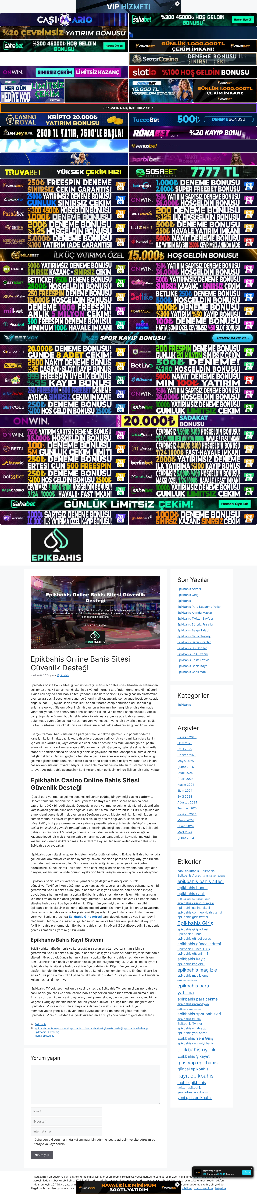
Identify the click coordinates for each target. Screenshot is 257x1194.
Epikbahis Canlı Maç (191, 672)
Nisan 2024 (185, 826)
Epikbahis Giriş (187, 595)
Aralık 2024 (185, 778)
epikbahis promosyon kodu (189, 1009)
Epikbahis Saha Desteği (193, 636)
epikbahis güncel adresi (199, 943)
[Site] (64, 185)
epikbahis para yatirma (193, 989)
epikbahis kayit (191, 959)
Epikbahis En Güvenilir (192, 654)
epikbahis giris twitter (192, 917)
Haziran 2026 (187, 737)
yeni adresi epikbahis (192, 1092)
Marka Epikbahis (44, 1035)
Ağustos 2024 (187, 802)
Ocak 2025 (185, 773)
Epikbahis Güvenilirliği (47, 1031)
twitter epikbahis (189, 1087)
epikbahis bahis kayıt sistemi (52, 1028)
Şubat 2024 (185, 838)
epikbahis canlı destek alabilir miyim (193, 899)
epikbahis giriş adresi (192, 929)
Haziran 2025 (186, 755)
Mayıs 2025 (185, 761)
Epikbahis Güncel (189, 934)
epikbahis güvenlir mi (192, 953)
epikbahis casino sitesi (193, 907)
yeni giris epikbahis (194, 1097)
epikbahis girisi (211, 912)
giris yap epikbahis (197, 1062)
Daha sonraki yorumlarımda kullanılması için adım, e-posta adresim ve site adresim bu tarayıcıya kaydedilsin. (94, 1142)
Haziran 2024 (187, 814)
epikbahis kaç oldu (191, 964)
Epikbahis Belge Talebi (193, 630)
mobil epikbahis (191, 1082)
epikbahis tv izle (189, 1019)
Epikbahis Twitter (189, 1023)
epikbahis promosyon (193, 1004)
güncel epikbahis (192, 1069)
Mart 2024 (184, 832)
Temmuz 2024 (187, 808)
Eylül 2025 (184, 749)
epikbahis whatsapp (136, 1028)
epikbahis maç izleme (192, 975)
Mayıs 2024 (185, 820)
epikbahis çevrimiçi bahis (195, 1043)
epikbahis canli (191, 893)
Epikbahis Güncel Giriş (193, 949)
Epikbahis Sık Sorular (192, 648)
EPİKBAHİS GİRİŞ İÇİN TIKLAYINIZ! (129, 108)
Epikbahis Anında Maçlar (194, 612)
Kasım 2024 (185, 784)
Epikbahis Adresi (189, 589)
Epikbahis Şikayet (193, 1056)
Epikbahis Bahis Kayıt (192, 666)
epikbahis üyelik (196, 1050)
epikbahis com (187, 912)
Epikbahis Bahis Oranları (194, 642)
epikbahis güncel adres (194, 938)
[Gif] (128, 255)
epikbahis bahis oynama (214, 876)
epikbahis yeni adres (192, 1033)
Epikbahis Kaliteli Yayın (193, 660)
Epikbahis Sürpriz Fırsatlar (195, 624)
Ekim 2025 (184, 743)
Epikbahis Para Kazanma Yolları (199, 606)
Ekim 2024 (184, 790)
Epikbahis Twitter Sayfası (195, 618)
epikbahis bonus (192, 887)
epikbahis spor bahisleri (199, 1013)
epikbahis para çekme (197, 999)
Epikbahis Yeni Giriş (195, 1038)
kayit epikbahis (195, 1076)
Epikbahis (40, 1024)
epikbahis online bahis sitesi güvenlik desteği (96, 1028)
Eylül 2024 (184, 796)
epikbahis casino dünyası (195, 903)
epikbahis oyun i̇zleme (187, 980)
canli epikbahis (188, 871)
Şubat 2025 (185, 767)
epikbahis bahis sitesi (200, 881)
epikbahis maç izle (197, 970)
